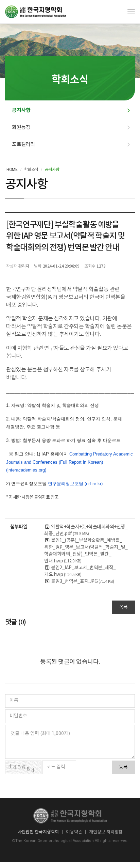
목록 (123, 607)
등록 (123, 767)
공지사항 (21, 110)
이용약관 (74, 831)
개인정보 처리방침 (105, 831)
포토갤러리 (23, 144)
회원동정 (21, 127)
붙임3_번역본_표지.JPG (82, 581)
